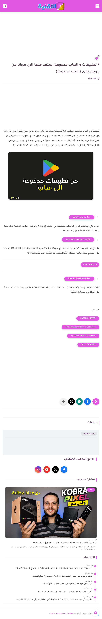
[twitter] (55, 469)
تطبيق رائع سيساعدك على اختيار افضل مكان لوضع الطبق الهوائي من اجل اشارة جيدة (54, 600)
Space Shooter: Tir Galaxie (83, 336)
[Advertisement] (51, 36)
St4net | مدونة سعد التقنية (61, 614)
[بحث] (5, 6)
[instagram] (38, 469)
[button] (87, 401)
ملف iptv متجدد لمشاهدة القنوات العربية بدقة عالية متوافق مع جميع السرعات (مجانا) (54, 568)
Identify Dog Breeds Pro (79, 279)
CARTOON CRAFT (87, 318)
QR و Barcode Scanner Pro (78, 240)
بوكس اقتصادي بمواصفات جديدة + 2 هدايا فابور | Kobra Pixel (65, 543)
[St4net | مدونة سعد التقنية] (51, 6)
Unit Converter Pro (81, 217)
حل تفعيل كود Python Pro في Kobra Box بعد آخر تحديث (68, 584)
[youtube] (46, 469)
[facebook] (64, 469)
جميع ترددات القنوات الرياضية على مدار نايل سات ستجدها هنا (65, 592)
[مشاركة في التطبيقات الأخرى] (63, 401)
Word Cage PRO (88, 345)
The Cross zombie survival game (80, 327)
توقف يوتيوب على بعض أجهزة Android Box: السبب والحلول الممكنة (62, 576)
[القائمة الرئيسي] (97, 6)
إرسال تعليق (89, 434)
